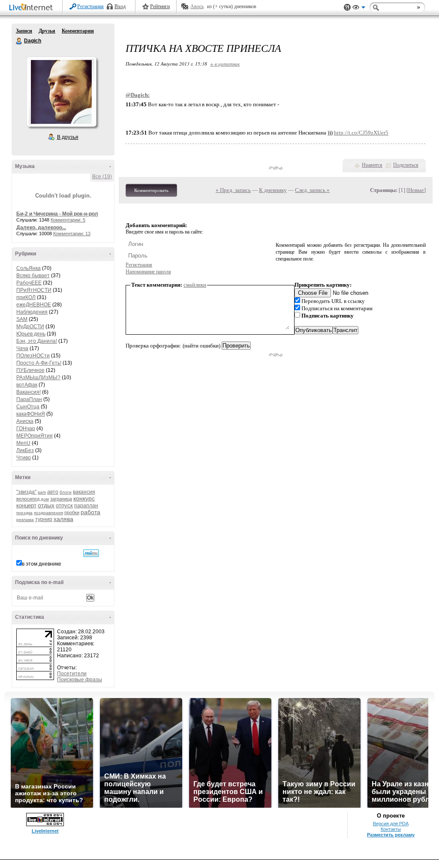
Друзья (47, 31)
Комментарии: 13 (71, 233)
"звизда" (26, 492)
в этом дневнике (41, 564)
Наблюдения (32, 312)
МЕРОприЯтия (34, 436)
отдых (46, 505)
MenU (23, 443)
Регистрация (90, 6)
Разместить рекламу (391, 834)
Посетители (72, 674)
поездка (24, 512)
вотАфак (26, 385)
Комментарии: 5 (68, 219)
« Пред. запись (233, 190)
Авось (197, 6)
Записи (24, 31)
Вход (120, 6)
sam (42, 492)
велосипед (27, 498)
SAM (21, 319)
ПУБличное (30, 370)
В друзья (67, 137)
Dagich (19, 41)
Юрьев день (30, 334)
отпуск (64, 505)
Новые (416, 190)
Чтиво (23, 458)
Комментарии (78, 31)
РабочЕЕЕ (29, 283)
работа (90, 512)
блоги (66, 492)
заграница (61, 498)
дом (45, 499)
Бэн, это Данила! (36, 341)
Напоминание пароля (148, 272)
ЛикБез (25, 450)
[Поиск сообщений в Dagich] (91, 553)
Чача (22, 348)
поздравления (48, 512)
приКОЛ (26, 297)
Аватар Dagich (61, 92)
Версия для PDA (391, 823)
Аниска (24, 421)
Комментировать (151, 190)
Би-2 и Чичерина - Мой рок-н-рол (57, 214)
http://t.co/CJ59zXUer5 (361, 132)
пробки (71, 512)
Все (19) (102, 177)
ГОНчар (25, 428)
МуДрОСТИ (30, 327)
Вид (358, 8)
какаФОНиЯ (30, 414)
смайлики (194, 285)
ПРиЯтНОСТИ (33, 290)
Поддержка (347, 7)
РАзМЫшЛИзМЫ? (38, 378)
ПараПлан (29, 399)
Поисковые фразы (79, 680)
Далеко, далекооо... (41, 228)
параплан (86, 506)
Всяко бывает (33, 276)
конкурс (84, 498)
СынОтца (27, 407)
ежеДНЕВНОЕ (33, 305)
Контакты (391, 829)
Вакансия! (28, 392)
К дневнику (273, 190)
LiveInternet (32, 7)
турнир (43, 519)
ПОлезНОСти (33, 356)
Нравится (372, 165)
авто (52, 492)
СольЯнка (28, 268)
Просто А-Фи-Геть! (38, 363)
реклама (25, 519)
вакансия (84, 492)
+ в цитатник (225, 63)
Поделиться (405, 165)
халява (63, 518)
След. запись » (312, 190)
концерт (26, 505)
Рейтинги (160, 6)
